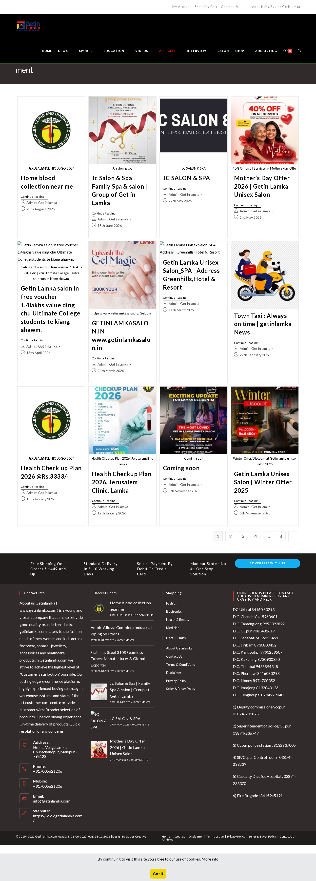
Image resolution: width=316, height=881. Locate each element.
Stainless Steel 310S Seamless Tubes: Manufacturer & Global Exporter (118, 658)
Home (166, 836)
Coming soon (181, 467)
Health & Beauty (177, 620)
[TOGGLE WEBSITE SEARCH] (299, 51)
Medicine (172, 628)
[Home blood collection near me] (99, 608)
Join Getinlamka (287, 7)
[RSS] (57, 6)
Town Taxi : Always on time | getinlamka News (263, 324)
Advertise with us (267, 563)
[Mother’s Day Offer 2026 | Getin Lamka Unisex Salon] (99, 749)
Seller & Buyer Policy (181, 689)
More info (209, 859)
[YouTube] (45, 6)
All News (167, 839)
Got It (158, 873)
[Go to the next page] (293, 536)
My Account (181, 7)
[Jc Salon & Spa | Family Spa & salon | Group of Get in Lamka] (99, 692)
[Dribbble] (34, 6)
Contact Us (229, 7)
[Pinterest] (28, 6)
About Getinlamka (179, 648)
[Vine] (51, 6)
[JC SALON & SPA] (99, 720)
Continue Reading (34, 196)
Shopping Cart (206, 7)
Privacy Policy (176, 681)
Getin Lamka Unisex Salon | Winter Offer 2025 (263, 482)
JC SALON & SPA (186, 177)
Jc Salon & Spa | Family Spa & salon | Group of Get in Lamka (130, 689)
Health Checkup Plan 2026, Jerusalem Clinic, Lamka (121, 482)
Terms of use (215, 836)
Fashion (171, 603)
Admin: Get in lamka (41, 202)
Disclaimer (173, 673)
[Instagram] (40, 6)
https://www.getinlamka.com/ (57, 817)
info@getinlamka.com (51, 801)
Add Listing (261, 7)
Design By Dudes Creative (129, 836)
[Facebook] (23, 6)
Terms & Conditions (180, 664)
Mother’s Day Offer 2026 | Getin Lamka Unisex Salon (262, 186)
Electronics (174, 611)
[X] (18, 6)
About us (179, 836)
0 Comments (145, 615)
